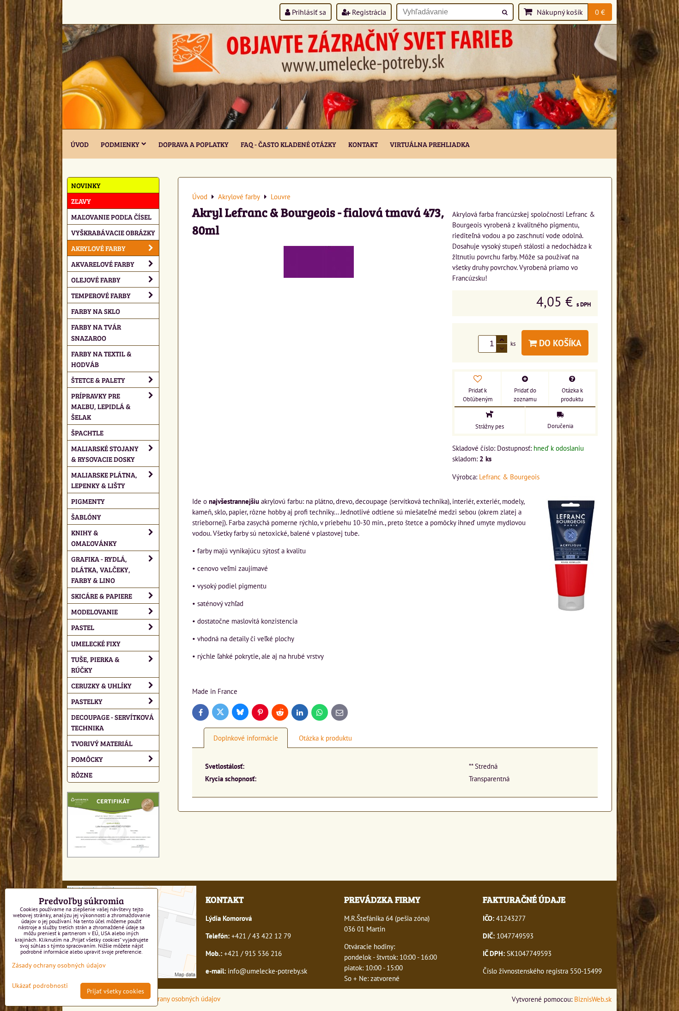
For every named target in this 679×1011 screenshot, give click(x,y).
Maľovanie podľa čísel (111, 216)
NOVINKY (86, 185)
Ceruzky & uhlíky (101, 685)
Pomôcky (87, 759)
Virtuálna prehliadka (430, 144)
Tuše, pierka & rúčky (95, 664)
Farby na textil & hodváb (101, 359)
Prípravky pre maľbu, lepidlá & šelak (101, 406)
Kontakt (363, 144)
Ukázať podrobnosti (40, 985)
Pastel (82, 627)
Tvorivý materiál (102, 743)
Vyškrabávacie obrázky (113, 232)
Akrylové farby (98, 248)
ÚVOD (80, 144)
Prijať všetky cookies (115, 990)
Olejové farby (96, 279)
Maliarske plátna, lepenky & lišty (104, 480)
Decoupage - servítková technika (112, 722)
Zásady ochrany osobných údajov (173, 998)
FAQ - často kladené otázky (288, 144)
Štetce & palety (98, 380)
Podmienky (120, 144)
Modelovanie (94, 611)
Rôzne (81, 774)
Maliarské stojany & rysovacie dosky (105, 453)
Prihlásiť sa (308, 12)
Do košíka (559, 343)
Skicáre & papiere (101, 595)
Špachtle (87, 432)
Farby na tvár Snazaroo (96, 332)
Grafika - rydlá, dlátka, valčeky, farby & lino (100, 569)
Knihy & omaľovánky (94, 537)
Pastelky (87, 701)
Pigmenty (88, 501)
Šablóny (86, 516)
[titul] (339, 126)
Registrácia (368, 12)
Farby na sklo (95, 311)
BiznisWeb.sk (593, 999)
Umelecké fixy (96, 643)
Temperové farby (101, 295)
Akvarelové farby (102, 264)
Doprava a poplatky (193, 144)
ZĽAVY (81, 201)
